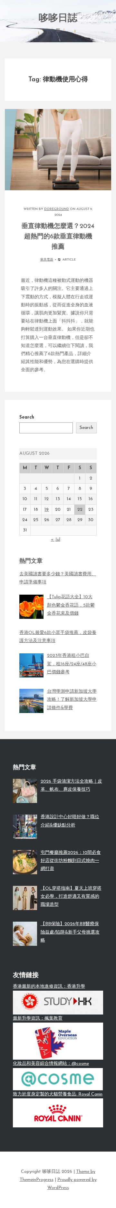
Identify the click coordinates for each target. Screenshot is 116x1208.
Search (26, 417)
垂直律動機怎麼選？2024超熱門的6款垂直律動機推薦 (58, 236)
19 (46, 509)
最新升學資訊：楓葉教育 (38, 1018)
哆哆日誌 (58, 19)
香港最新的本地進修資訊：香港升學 (49, 986)
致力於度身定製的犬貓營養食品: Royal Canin (57, 1094)
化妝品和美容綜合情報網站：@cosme (51, 1063)
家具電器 (46, 260)
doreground (56, 209)
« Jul (55, 539)
